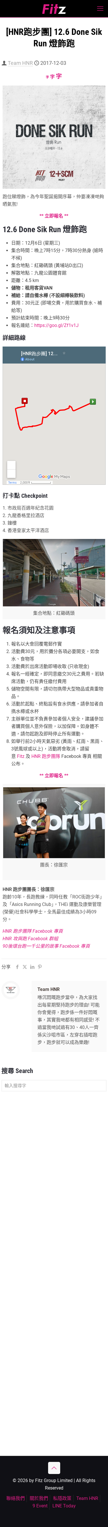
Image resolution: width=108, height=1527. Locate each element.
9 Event (40, 1506)
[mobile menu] (100, 9)
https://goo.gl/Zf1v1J (56, 325)
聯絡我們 (15, 1498)
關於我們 (39, 1498)
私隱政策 (62, 1498)
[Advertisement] (54, 1154)
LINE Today (64, 1506)
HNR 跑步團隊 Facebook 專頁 (33, 931)
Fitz (20, 756)
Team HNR (20, 63)
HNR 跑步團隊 (45, 756)
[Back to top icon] (54, 1468)
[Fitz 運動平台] (54, 8)
